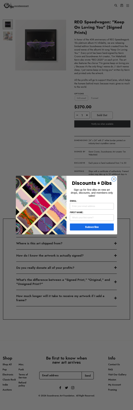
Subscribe (92, 227)
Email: (73, 201)
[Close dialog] (114, 179)
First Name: (76, 212)
